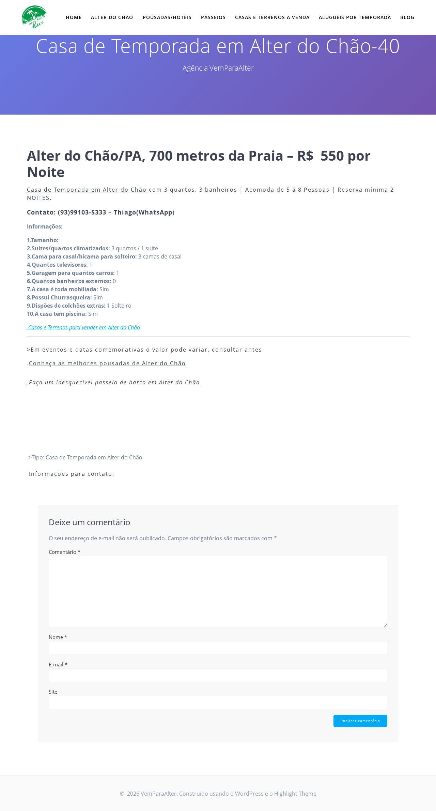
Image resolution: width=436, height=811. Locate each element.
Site (53, 691)
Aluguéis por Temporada (355, 17)
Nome (58, 637)
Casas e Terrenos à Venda (272, 17)
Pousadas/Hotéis (167, 17)
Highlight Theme (295, 793)
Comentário (64, 551)
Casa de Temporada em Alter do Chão (87, 189)
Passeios (213, 17)
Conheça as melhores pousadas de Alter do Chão (107, 363)
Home (74, 17)
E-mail (58, 664)
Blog (407, 17)
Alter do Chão (112, 17)
